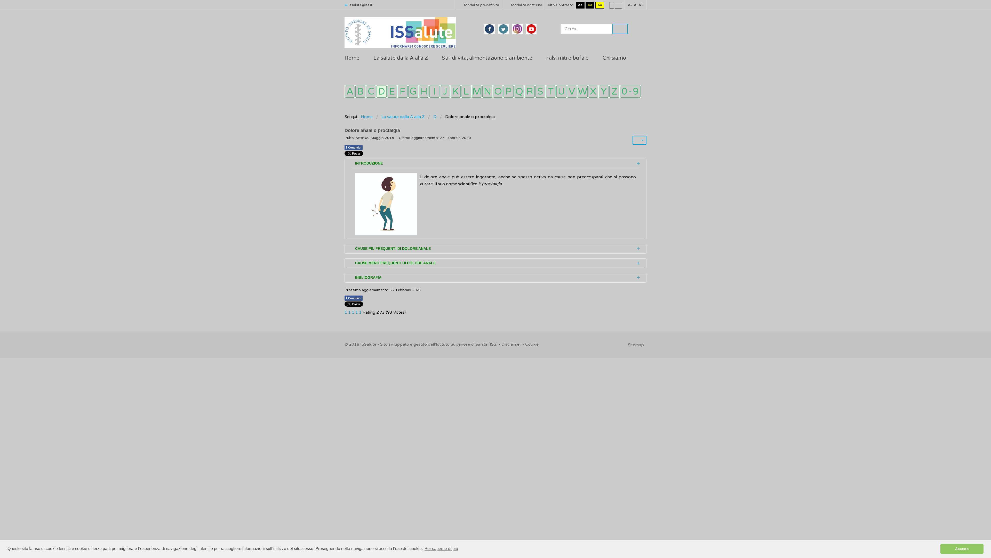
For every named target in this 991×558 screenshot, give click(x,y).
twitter (503, 29)
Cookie (532, 344)
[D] (381, 91)
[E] (392, 91)
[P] (508, 91)
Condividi (353, 147)
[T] (551, 91)
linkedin (517, 29)
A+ (640, 5)
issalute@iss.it (360, 5)
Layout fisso (612, 5)
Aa (580, 5)
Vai (620, 29)
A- (630, 5)
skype (531, 29)
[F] (402, 91)
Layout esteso (618, 5)
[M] (476, 91)
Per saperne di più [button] (441, 548)
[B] (360, 91)
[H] (424, 91)
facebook (489, 29)
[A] (350, 91)
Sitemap (636, 344)
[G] (413, 91)
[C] (371, 91)
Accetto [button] (962, 549)
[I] (434, 91)
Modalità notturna (526, 5)
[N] (487, 91)
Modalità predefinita (481, 5)
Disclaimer (511, 344)
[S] (540, 91)
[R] (529, 91)
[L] (466, 91)
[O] (498, 91)
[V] (572, 91)
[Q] (519, 91)
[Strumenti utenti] (639, 140)
